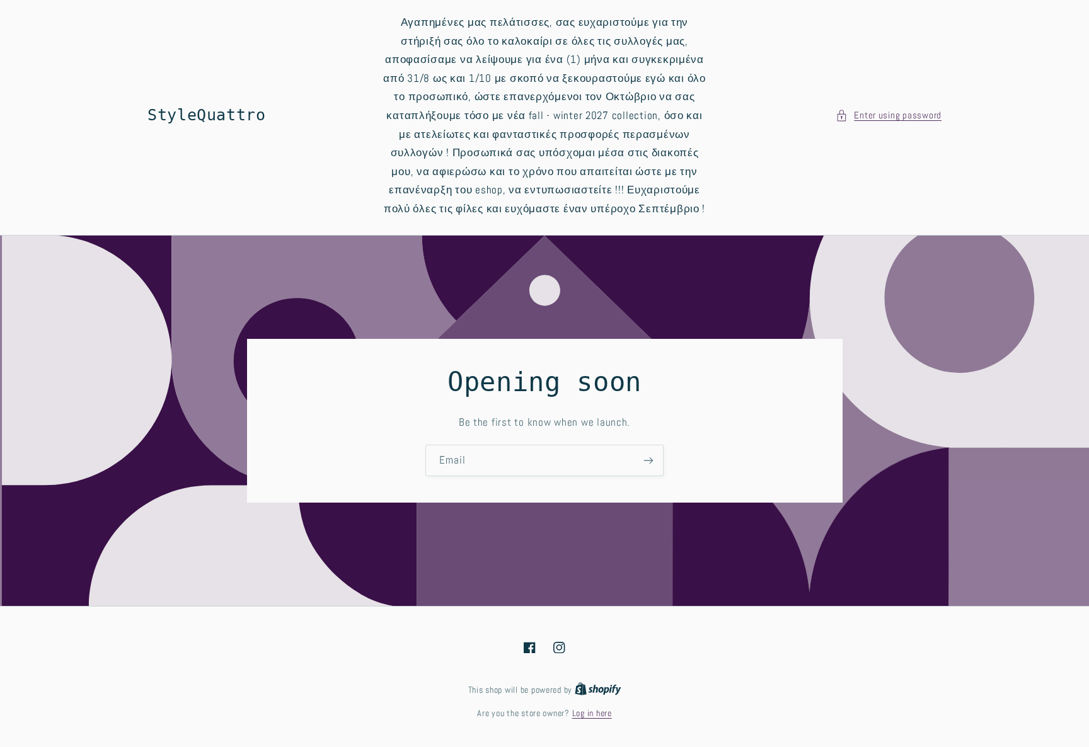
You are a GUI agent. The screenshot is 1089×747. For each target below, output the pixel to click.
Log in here (592, 713)
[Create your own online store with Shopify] (598, 690)
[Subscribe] (648, 460)
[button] (889, 116)
